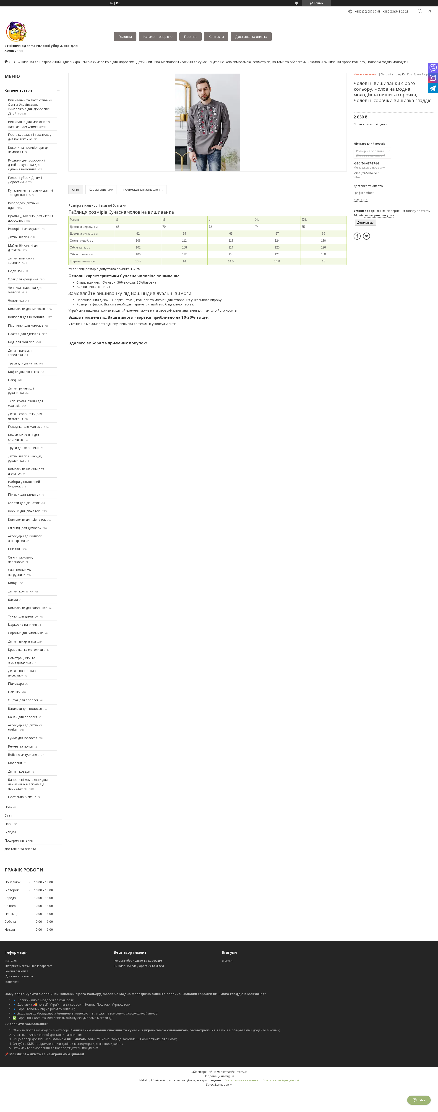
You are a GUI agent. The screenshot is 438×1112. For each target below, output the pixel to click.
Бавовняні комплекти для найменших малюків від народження (28, 784)
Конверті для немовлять (27, 317)
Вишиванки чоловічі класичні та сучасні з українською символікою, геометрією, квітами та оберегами (227, 62)
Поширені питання (19, 840)
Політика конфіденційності (281, 1080)
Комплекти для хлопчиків (27, 608)
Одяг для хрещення (23, 279)
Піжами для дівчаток (24, 494)
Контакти (216, 36)
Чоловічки (16, 300)
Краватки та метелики (25, 649)
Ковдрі (13, 583)
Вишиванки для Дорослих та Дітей (139, 966)
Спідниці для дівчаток (24, 528)
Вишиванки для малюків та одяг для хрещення (29, 124)
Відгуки (10, 832)
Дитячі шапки (18, 237)
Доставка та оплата (251, 36)
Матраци (15, 763)
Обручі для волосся (23, 700)
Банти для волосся (22, 717)
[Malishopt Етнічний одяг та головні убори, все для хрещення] (16, 31)
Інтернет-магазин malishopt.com (28, 966)
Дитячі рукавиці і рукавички (21, 390)
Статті (10, 815)
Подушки (15, 271)
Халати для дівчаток (24, 503)
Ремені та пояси (20, 746)
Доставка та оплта (19, 976)
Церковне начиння (22, 624)
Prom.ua (242, 1072)
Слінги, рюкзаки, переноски (20, 559)
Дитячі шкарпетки (22, 641)
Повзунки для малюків (25, 426)
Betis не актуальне (22, 754)
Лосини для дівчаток (24, 511)
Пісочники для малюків (25, 325)
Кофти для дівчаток (23, 371)
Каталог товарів (156, 36)
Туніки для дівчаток (23, 616)
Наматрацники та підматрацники (21, 660)
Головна (125, 36)
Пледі (12, 380)
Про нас (190, 36)
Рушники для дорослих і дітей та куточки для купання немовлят (26, 164)
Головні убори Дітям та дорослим (138, 960)
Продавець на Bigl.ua (219, 1076)
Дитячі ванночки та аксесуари (23, 673)
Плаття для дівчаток (24, 334)
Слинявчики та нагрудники (19, 572)
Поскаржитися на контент (242, 1080)
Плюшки (14, 692)
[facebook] (357, 236)
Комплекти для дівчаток (27, 519)
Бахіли (13, 599)
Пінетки (14, 549)
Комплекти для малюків (26, 309)
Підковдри (16, 683)
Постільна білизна (22, 797)
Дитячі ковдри (19, 771)
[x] (366, 236)
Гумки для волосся (22, 738)
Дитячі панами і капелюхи (20, 352)
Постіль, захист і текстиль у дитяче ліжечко (29, 136)
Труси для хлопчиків (23, 448)
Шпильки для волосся (25, 708)
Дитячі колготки (20, 591)
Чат (422, 1100)
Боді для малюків (21, 342)
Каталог (11, 960)
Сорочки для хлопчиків (26, 633)
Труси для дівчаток (23, 363)
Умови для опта (16, 971)
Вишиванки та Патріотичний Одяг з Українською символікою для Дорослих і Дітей (80, 62)
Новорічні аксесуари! (24, 228)
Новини (10, 807)
